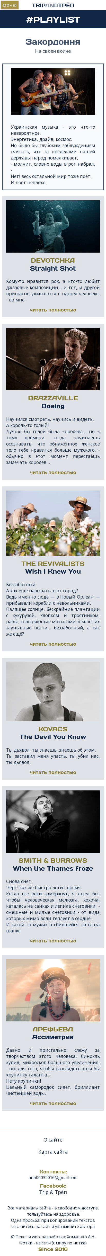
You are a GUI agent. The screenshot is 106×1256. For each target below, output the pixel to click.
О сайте (53, 1139)
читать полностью (53, 310)
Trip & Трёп (53, 1192)
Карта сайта (53, 1151)
